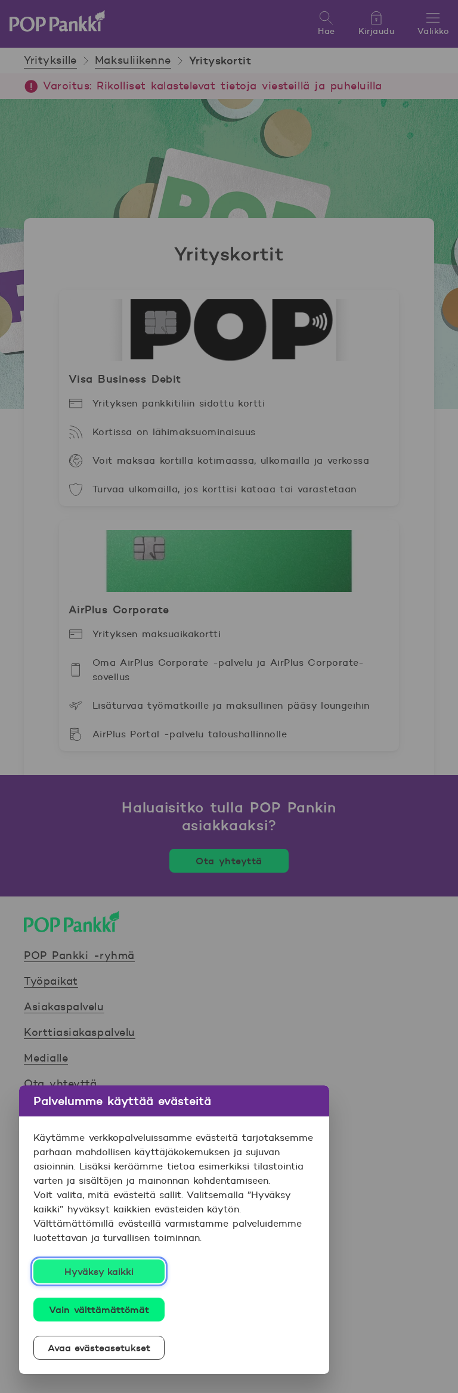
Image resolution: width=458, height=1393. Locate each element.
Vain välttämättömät (99, 1310)
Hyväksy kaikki (99, 1271)
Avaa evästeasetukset (99, 1348)
